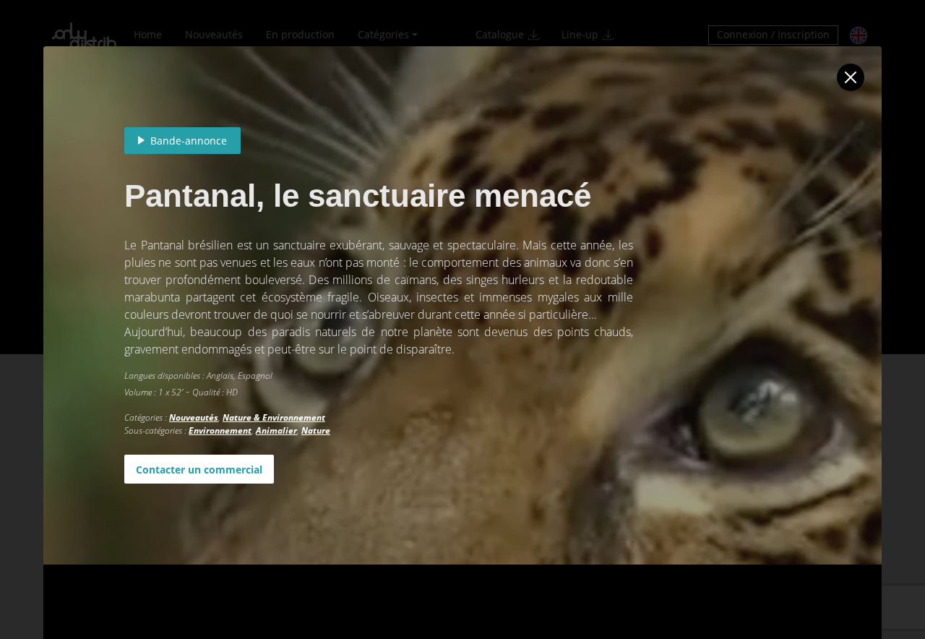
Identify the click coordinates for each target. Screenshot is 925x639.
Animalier (276, 430)
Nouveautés (193, 417)
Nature (315, 430)
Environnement (220, 430)
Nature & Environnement (274, 417)
